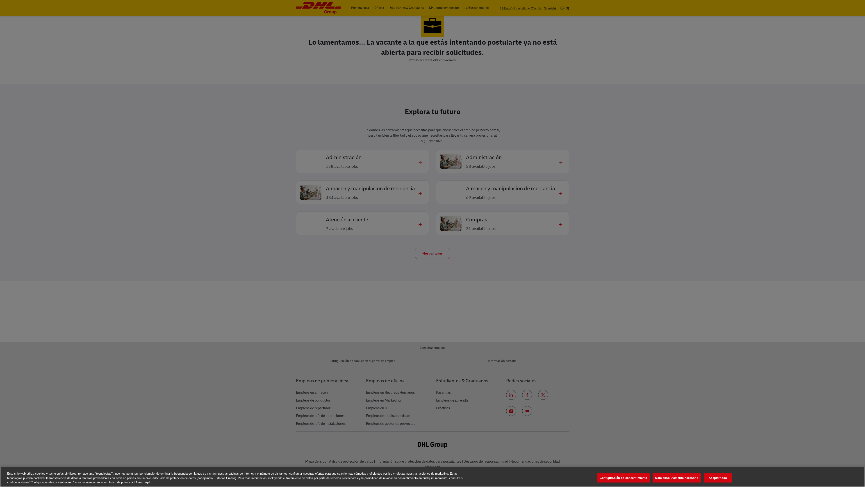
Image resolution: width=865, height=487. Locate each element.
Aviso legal (143, 482)
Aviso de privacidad (121, 482)
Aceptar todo (718, 478)
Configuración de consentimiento (623, 478)
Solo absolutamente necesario (676, 478)
